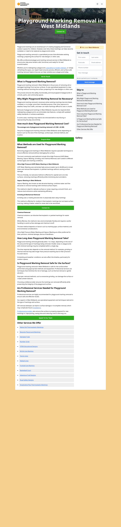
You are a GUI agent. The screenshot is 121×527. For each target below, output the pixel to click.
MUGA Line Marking (26, 351)
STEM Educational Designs (29, 346)
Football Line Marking (27, 366)
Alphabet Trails (25, 337)
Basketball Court (25, 370)
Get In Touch (45, 77)
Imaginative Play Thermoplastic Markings (34, 385)
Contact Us (60, 32)
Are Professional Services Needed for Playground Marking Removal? (89, 125)
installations (37, 308)
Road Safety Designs (27, 380)
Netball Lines (24, 361)
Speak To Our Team (45, 318)
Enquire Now (45, 139)
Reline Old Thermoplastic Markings (31, 327)
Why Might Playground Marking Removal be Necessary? (87, 99)
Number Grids (24, 342)
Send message (90, 82)
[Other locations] (97, 4)
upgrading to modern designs (56, 68)
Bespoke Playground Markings (30, 332)
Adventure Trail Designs (28, 375)
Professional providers (25, 311)
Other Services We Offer (85, 129)
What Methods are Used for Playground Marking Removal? (87, 110)
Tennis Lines (24, 356)
